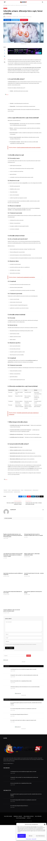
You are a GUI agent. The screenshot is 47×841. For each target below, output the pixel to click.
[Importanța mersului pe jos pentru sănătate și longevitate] (13, 566)
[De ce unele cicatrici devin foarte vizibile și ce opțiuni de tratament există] (6, 722)
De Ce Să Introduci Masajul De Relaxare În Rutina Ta (19, 714)
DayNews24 (9, 16)
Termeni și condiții (17, 816)
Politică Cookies (8, 816)
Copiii (22, 490)
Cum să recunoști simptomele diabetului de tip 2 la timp (12, 592)
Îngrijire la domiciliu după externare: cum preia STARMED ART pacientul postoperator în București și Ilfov (12, 535)
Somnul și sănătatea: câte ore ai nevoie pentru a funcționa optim (11, 610)
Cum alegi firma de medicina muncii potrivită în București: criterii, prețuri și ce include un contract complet (12, 555)
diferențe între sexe (28, 490)
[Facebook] (4, 50)
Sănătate (5, 8)
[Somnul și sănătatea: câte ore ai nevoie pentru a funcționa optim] (13, 602)
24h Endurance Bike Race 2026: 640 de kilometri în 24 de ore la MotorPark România (24, 686)
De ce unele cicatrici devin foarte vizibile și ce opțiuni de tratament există (23, 720)
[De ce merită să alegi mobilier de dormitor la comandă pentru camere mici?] (6, 710)
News (9, 5)
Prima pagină (5, 5)
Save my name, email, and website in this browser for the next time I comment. (21, 644)
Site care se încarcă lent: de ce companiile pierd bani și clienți (20, 681)
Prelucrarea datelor (29, 816)
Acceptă (22, 835)
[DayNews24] (23, 2)
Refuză (30, 835)
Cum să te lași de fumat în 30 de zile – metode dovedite (34, 574)
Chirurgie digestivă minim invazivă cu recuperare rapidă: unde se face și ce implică (33, 535)
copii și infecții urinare (16, 490)
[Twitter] (4, 53)
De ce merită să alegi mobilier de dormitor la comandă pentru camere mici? (23, 708)
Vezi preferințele (40, 835)
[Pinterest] (4, 59)
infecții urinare (35, 490)
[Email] (4, 62)
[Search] (42, 2)
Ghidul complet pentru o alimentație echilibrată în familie (32, 554)
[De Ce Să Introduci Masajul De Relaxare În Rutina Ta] (6, 716)
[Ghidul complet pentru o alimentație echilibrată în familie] (34, 546)
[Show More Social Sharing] (29, 20)
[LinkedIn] (4, 56)
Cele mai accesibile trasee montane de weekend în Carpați (14, 503)
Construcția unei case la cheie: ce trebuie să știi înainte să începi (34, 503)
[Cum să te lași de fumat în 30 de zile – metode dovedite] (34, 566)
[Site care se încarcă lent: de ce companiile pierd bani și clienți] (6, 682)
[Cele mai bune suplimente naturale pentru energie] (34, 584)
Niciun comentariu (23, 16)
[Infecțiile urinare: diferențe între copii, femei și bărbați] (23, 33)
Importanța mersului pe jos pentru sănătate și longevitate (13, 574)
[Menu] (5, 2)
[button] (44, 824)
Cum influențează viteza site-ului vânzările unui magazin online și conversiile (23, 669)
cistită (9, 490)
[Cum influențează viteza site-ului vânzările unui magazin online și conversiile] (6, 671)
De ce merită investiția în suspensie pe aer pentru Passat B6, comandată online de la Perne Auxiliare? (26, 703)
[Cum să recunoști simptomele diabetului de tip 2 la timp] (13, 584)
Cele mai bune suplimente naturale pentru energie (33, 592)
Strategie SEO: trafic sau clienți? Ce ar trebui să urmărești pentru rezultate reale (24, 675)
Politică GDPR (38, 816)
